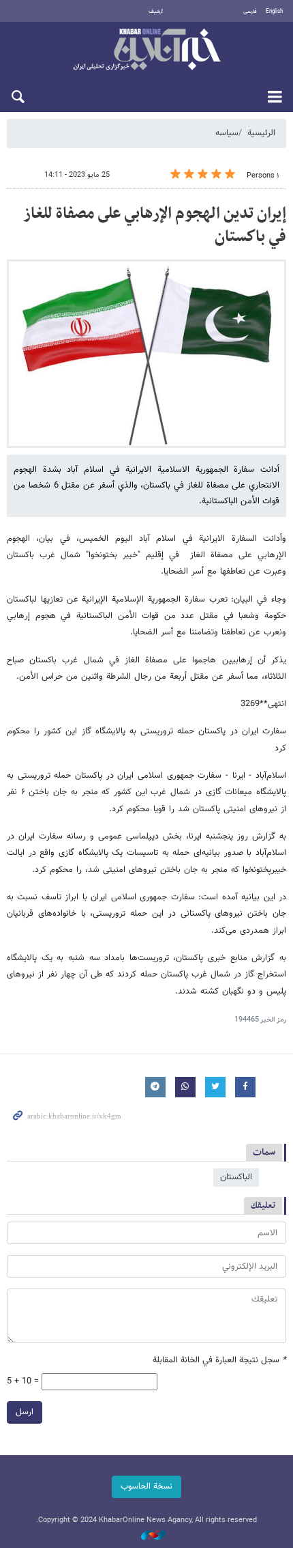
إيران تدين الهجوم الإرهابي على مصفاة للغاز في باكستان (154, 225)
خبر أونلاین (146, 50)
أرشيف (156, 12)
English (274, 12)
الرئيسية (261, 133)
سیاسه (226, 133)
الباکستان (236, 1177)
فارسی (250, 12)
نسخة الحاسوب (146, 1486)
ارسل (24, 1412)
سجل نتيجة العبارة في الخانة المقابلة (219, 1360)
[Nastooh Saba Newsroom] (146, 1536)
